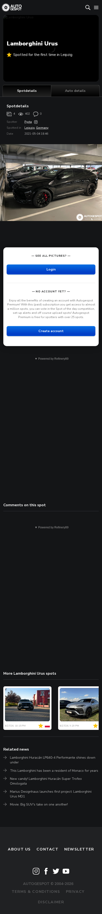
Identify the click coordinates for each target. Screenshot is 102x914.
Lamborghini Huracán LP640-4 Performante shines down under (52, 760)
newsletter (79, 849)
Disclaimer (51, 902)
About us (19, 849)
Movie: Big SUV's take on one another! (39, 804)
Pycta (28, 122)
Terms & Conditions (36, 891)
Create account (51, 331)
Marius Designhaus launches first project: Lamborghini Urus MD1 (51, 794)
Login (51, 269)
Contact (47, 849)
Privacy (75, 891)
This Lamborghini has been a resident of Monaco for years (54, 770)
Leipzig (29, 128)
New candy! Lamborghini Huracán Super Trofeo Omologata (46, 781)
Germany (42, 128)
